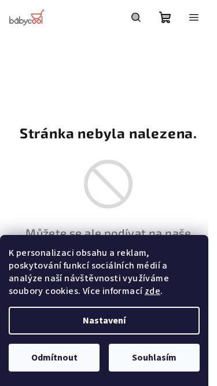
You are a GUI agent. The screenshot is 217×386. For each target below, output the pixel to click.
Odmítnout (54, 357)
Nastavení (104, 320)
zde (152, 291)
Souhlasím (154, 357)
